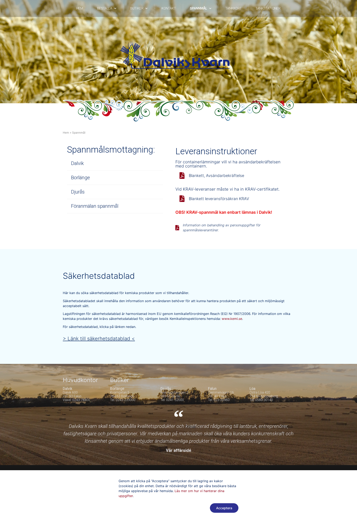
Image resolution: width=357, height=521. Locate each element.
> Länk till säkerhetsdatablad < (99, 339)
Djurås (78, 192)
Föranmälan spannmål (94, 206)
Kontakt (169, 8)
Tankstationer (268, 8)
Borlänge (80, 177)
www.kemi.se (232, 319)
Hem (79, 8)
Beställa (104, 8)
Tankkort (233, 8)
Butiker (136, 8)
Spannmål (198, 8)
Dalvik (77, 163)
